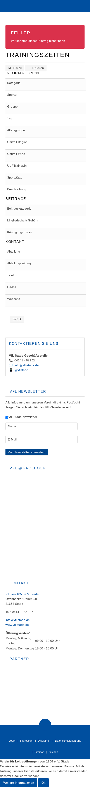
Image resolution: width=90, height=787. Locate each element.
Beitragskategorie (19, 208)
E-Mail (17, 68)
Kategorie (14, 83)
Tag (9, 118)
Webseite (13, 299)
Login (12, 740)
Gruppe (12, 106)
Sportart (12, 94)
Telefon (12, 275)
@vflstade (21, 370)
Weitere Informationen (18, 782)
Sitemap (39, 752)
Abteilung (13, 251)
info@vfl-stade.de (26, 365)
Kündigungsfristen (19, 232)
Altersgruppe (16, 130)
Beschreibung (16, 189)
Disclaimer (44, 740)
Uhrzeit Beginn (17, 142)
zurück (17, 319)
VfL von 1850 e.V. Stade (22, 594)
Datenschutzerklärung (68, 740)
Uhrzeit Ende (16, 154)
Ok (43, 782)
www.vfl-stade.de (17, 624)
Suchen (53, 752)
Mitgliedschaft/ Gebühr (22, 220)
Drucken (37, 68)
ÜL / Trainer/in (17, 165)
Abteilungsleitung (19, 263)
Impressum (26, 740)
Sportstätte (14, 177)
